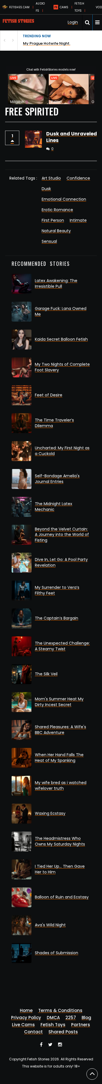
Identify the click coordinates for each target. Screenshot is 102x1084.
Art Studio (51, 178)
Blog (86, 1017)
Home (26, 1010)
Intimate (78, 220)
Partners (80, 1025)
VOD (99, 7)
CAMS (64, 7)
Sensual (49, 241)
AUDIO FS (40, 7)
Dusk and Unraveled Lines (71, 137)
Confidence (78, 178)
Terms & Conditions (60, 1010)
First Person (53, 220)
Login (73, 22)
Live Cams (23, 1025)
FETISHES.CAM (19, 7)
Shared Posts (63, 1032)
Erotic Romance (57, 210)
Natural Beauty (56, 231)
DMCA (53, 1017)
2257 (70, 1017)
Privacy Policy (26, 1017)
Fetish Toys (53, 1025)
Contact (33, 1032)
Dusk (46, 189)
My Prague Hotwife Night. (46, 43)
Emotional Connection (64, 199)
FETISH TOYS (79, 7)
